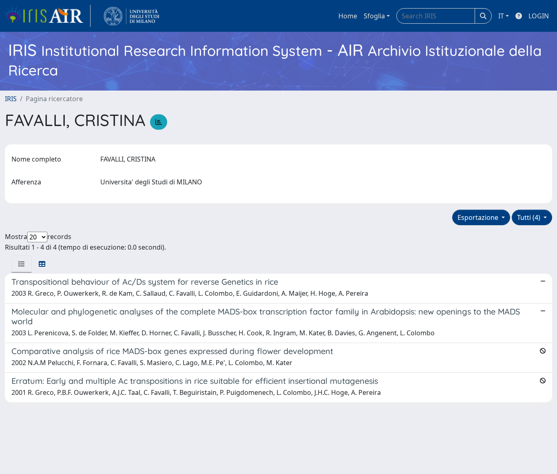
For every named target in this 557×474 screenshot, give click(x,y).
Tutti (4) (529, 217)
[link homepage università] (131, 16)
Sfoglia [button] (374, 15)
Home (347, 15)
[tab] (21, 263)
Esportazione (479, 217)
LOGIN (538, 15)
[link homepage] (48, 16)
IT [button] (501, 15)
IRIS (11, 98)
